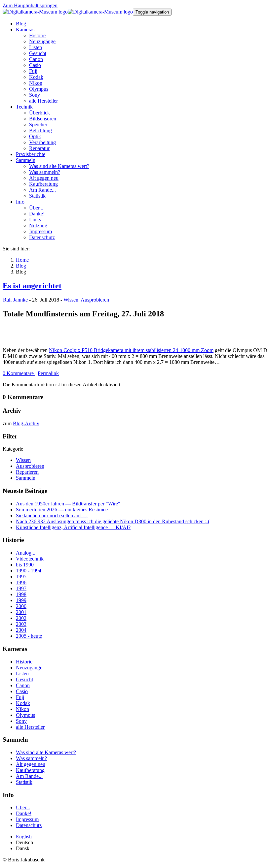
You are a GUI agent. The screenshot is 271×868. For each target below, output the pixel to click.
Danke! (23, 813)
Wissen (70, 300)
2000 (21, 606)
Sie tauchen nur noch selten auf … (52, 515)
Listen (22, 673)
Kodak (23, 703)
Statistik (24, 782)
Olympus (25, 715)
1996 (21, 582)
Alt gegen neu (30, 764)
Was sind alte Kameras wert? (46, 752)
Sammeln (25, 478)
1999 (21, 600)
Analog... (25, 553)
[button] (25, 29)
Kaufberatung (30, 770)
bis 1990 (25, 564)
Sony (21, 721)
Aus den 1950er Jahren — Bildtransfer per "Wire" (68, 503)
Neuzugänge (29, 667)
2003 (21, 624)
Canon (23, 685)
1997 (21, 588)
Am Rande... (29, 776)
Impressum (27, 819)
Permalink (48, 373)
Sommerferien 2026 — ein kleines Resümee (62, 509)
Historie (24, 661)
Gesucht (24, 679)
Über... (23, 807)
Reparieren (27, 472)
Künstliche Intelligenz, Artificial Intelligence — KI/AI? (73, 527)
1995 (21, 576)
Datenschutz (29, 825)
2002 (21, 618)
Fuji (20, 697)
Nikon (22, 709)
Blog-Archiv (26, 423)
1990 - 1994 (28, 570)
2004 (21, 630)
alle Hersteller (30, 727)
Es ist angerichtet (32, 285)
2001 (21, 612)
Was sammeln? (31, 758)
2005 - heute (29, 636)
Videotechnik (30, 559)
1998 (21, 594)
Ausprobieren (95, 300)
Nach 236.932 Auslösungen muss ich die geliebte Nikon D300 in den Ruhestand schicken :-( (113, 521)
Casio (22, 691)
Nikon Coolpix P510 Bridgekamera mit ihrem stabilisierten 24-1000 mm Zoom (131, 350)
